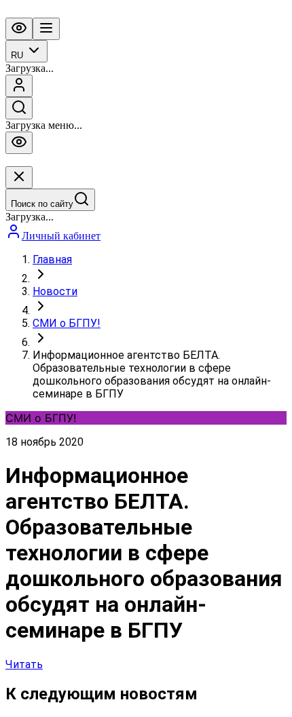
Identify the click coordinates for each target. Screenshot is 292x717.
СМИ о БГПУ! (67, 323)
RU (17, 55)
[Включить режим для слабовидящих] (19, 29)
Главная (52, 259)
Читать (24, 664)
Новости (55, 291)
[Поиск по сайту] (19, 108)
